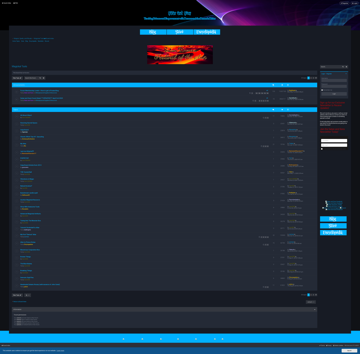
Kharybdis (25, 209)
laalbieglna (27, 230)
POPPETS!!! (24, 158)
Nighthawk (292, 90)
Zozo (290, 158)
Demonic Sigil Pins (27, 277)
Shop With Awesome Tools (29, 207)
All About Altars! (26, 115)
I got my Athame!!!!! (27, 151)
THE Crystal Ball (26, 172)
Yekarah (291, 249)
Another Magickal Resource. (30, 200)
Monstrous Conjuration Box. (30, 250)
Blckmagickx (293, 165)
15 (264, 93)
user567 (291, 227)
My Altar (23, 144)
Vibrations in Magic (27, 179)
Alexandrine (292, 129)
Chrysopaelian (28, 244)
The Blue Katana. (26, 264)
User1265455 (26, 117)
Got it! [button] (349, 350)
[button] (316, 78)
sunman (26, 236)
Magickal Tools (19, 66)
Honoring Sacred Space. (29, 123)
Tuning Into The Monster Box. (30, 221)
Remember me (327, 90)
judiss (26, 286)
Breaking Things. (26, 271)
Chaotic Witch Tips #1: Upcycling (32, 137)
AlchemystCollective (28, 139)
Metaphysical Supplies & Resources (46, 93)
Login (323, 74)
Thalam (291, 143)
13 (259, 93)
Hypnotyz (25, 132)
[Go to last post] (296, 90)
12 (256, 93)
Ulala (290, 172)
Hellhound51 (26, 195)
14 (262, 93)
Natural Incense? (26, 186)
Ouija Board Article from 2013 (31, 165)
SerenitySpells (293, 115)
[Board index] (180, 15)
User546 (24, 188)
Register (329, 74)
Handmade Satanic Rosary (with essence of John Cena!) (40, 284)
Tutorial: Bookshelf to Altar (29, 227)
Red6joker (292, 192)
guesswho (25, 167)
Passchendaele (294, 199)
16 (267, 93)
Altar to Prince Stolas (27, 242)
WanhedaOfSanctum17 (29, 153)
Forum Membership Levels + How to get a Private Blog (39, 91)
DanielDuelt (292, 98)
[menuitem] (15, 3)
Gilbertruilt (292, 122)
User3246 (27, 125)
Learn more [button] (60, 350)
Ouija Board (24, 130)
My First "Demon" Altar (28, 234)
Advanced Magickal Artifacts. (30, 214)
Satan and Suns (28, 93)
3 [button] (313, 78)
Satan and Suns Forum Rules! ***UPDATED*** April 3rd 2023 (41, 98)
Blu (25, 146)
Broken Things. (25, 257)
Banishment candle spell (29, 193)
